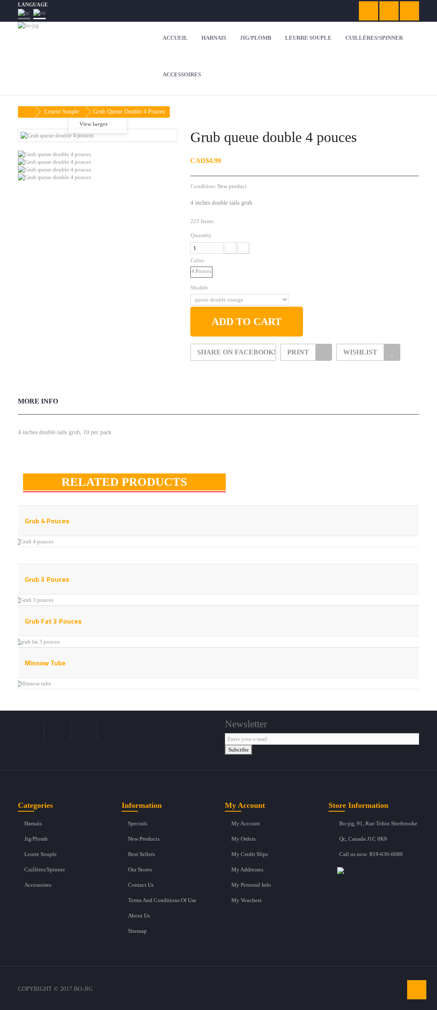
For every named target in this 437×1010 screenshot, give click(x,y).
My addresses (247, 869)
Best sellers (141, 854)
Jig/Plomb (36, 839)
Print (298, 352)
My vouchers (246, 900)
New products (144, 839)
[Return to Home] (27, 112)
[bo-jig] (80, 40)
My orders (243, 839)
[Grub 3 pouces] (33, 599)
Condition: (203, 186)
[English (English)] (39, 14)
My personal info (251, 885)
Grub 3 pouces (47, 579)
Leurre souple (40, 854)
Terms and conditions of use (162, 900)
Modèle (200, 287)
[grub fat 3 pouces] (36, 641)
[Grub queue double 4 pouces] (98, 154)
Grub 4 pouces (47, 521)
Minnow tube (45, 663)
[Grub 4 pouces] (33, 541)
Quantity (201, 235)
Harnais (33, 823)
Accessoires (37, 885)
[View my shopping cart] (368, 10)
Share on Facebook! (236, 352)
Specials (137, 823)
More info (38, 401)
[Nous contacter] (378, 870)
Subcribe (238, 749)
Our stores (140, 869)
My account (245, 823)
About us (139, 915)
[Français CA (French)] (24, 14)
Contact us (141, 885)
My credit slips (249, 854)
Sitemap (137, 931)
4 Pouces (201, 271)
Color (198, 260)
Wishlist (360, 352)
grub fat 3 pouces (53, 621)
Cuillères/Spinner (44, 869)
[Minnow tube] (32, 683)
